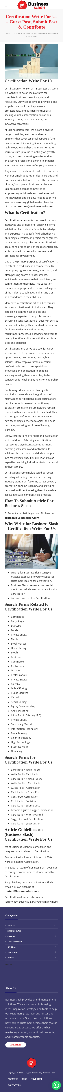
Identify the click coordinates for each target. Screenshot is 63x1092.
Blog (24, 1079)
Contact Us (14, 1085)
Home (7, 33)
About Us (13, 1079)
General (31, 947)
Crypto (31, 936)
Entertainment (31, 941)
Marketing (31, 952)
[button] (56, 1085)
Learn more (15, 1045)
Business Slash (31, 931)
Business (31, 926)
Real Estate (31, 957)
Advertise (37, 1079)
